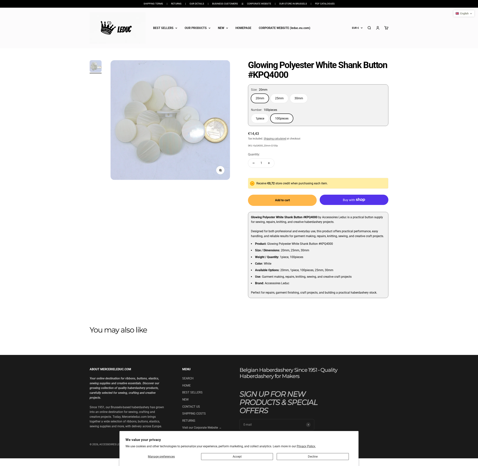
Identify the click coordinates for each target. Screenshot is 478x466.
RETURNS (188, 420)
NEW (221, 28)
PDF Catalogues (325, 3)
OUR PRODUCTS (196, 28)
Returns (176, 3)
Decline (313, 456)
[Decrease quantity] (253, 163)
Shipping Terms (153, 3)
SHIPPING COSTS (194, 413)
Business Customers (225, 3)
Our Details (197, 3)
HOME (186, 385)
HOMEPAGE (243, 28)
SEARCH (187, 378)
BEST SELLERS (163, 28)
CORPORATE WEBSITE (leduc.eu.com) (284, 28)
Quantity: (254, 154)
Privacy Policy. (306, 446)
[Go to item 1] (96, 66)
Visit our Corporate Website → (202, 427)
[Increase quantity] (268, 163)
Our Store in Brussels (293, 3)
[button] (464, 13)
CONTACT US (191, 406)
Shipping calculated (275, 138)
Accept (237, 456)
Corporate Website (259, 3)
